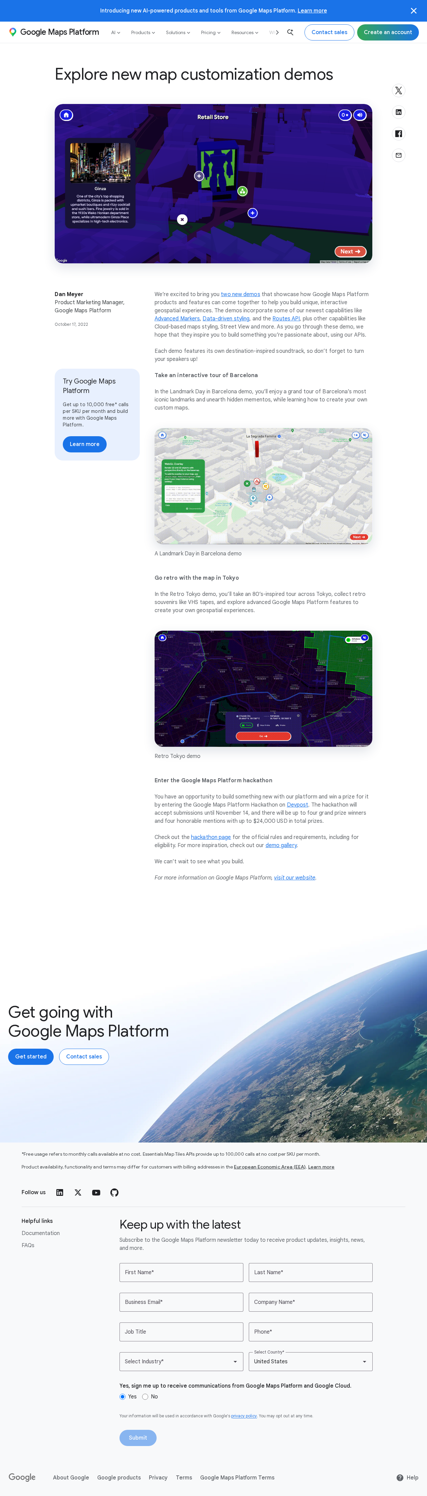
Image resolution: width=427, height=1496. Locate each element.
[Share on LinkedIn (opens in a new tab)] (398, 112)
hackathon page (211, 837)
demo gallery (281, 845)
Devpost (298, 805)
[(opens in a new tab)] (22, 1477)
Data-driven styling (226, 318)
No (154, 1396)
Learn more (312, 10)
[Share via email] (398, 155)
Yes (132, 1396)
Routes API (286, 318)
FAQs (28, 1245)
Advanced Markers (177, 318)
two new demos (240, 294)
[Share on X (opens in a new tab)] (398, 90)
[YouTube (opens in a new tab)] (96, 1192)
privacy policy (244, 1415)
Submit (138, 1438)
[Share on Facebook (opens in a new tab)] (398, 133)
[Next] (275, 32)
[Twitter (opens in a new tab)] (78, 1192)
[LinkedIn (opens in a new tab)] (60, 1192)
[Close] (414, 11)
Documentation (41, 1233)
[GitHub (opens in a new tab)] (114, 1192)
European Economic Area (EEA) (269, 1167)
